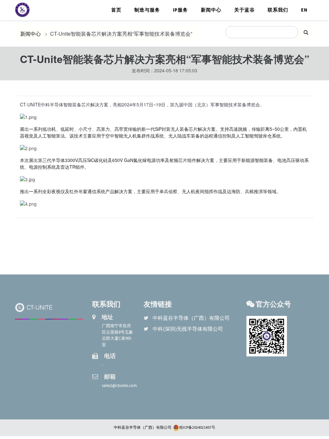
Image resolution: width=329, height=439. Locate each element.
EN (304, 10)
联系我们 (278, 10)
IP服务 (180, 10)
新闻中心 (211, 10)
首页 (116, 10)
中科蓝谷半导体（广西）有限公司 (191, 318)
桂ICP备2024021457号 (197, 427)
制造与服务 (147, 10)
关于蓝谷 (244, 10)
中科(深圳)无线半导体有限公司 (188, 329)
